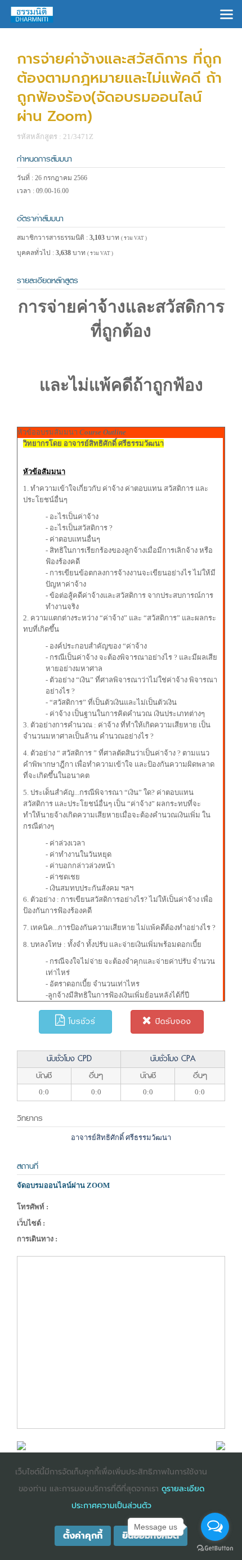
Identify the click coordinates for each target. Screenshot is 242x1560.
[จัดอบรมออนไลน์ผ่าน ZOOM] (21, 1445)
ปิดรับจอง (171, 1021)
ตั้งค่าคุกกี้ (82, 1536)
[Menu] (226, 13)
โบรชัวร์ (80, 1021)
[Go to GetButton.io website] (215, 1548)
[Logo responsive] (32, 14)
